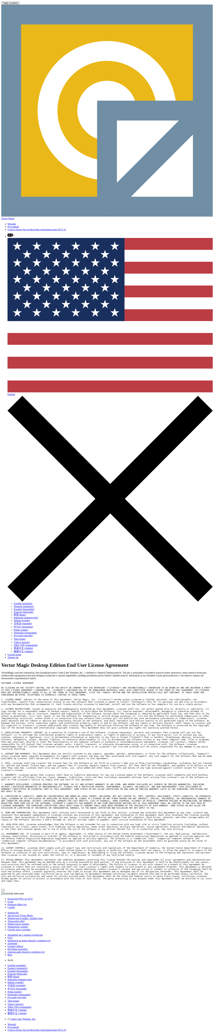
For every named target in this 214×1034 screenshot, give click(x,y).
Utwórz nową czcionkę (19, 929)
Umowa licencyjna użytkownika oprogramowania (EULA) (37, 229)
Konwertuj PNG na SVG (20, 899)
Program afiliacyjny (17, 904)
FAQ (10, 937)
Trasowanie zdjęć (16, 921)
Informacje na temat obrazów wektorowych (29, 940)
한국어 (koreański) (23, 626)
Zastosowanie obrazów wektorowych (26, 952)
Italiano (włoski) (22, 620)
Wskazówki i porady (18, 926)
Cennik (11, 907)
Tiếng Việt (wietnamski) (26, 645)
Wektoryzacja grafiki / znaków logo (25, 918)
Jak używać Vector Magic (20, 915)
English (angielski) (23, 603)
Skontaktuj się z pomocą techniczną (25, 935)
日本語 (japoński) (23, 623)
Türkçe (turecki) (22, 642)
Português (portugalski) (25, 632)
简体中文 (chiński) (23, 648)
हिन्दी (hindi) (20, 615)
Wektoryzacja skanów (18, 924)
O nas (10, 901)
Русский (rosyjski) (23, 635)
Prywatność (13, 226)
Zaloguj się (13, 657)
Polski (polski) (21, 630)
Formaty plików (15, 946)
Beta (10, 954)
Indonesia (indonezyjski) (26, 617)
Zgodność (12, 943)
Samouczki (13, 912)
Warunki (12, 224)
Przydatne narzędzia (17, 949)
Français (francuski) (23, 612)
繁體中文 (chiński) (23, 651)
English (11, 394)
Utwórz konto (14, 654)
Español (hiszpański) (24, 609)
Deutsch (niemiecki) (24, 606)
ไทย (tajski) (20, 639)
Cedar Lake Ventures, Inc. (23, 1019)
